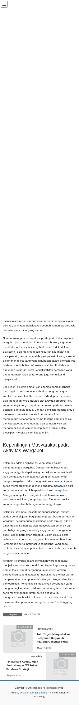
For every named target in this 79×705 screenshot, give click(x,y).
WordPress (29, 692)
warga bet (61, 490)
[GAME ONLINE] (18, 634)
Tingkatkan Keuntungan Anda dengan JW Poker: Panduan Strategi (22, 665)
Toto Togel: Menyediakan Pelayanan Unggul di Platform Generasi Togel (53, 638)
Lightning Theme (46, 692)
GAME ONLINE (32, 614)
